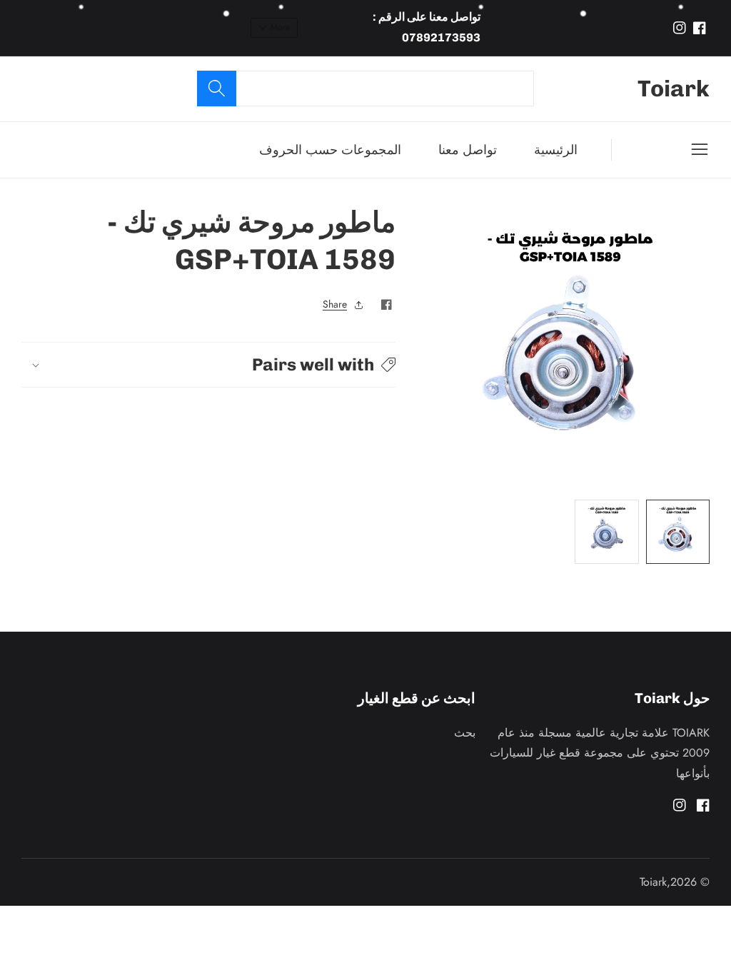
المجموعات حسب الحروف (330, 150)
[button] (208, 364)
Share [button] (335, 304)
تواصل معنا (467, 150)
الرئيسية (556, 150)
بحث (464, 732)
